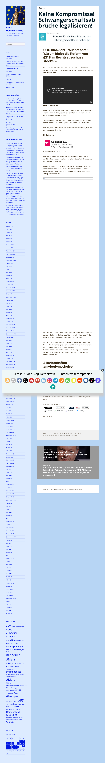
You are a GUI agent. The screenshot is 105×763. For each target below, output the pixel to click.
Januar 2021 (9, 423)
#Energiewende (14, 646)
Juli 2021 (8, 408)
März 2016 (9, 580)
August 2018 (9, 503)
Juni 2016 (9, 571)
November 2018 (10, 494)
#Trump (11, 696)
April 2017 (9, 552)
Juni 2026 (9, 232)
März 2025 (9, 278)
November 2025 (10, 254)
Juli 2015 (8, 604)
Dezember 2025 (10, 251)
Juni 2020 (9, 441)
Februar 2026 (10, 245)
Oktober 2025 (10, 257)
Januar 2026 (9, 248)
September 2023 (11, 334)
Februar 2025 (10, 281)
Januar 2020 (10, 457)
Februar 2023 (10, 355)
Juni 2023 (9, 343)
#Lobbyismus (10, 674)
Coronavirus (10, 709)
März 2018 (9, 518)
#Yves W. (15, 701)
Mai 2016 (8, 574)
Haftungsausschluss (12, 68)
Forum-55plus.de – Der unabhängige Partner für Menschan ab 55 (14, 63)
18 (10, 748)
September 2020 (11, 435)
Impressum (9, 71)
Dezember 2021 (10, 395)
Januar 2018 (9, 524)
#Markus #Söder (19, 674)
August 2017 (9, 540)
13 (15, 746)
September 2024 (11, 297)
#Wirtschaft (9, 701)
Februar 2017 (10, 558)
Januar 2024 (10, 321)
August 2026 (9, 226)
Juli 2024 (9, 303)
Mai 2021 (8, 411)
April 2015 (9, 614)
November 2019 (10, 463)
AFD (21, 700)
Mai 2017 (8, 549)
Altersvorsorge (18, 704)
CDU (10, 706)
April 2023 (9, 349)
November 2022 (10, 364)
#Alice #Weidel (18, 626)
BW (7, 707)
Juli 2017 (8, 543)
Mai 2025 (9, 272)
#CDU (9, 629)
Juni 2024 (9, 306)
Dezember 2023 (10, 325)
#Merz (10, 679)
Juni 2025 (9, 269)
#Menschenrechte (11, 676)
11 (10, 746)
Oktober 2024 (10, 294)
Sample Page (10, 87)
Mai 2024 (9, 309)
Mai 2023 (9, 346)
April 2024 (9, 312)
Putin (20, 717)
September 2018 (11, 500)
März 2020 (9, 451)
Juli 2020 (9, 438)
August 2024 (10, 300)
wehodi (61, 434)
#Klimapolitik (9, 669)
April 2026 (9, 238)
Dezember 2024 (10, 288)
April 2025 (9, 275)
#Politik (18, 690)
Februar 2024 (10, 318)
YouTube (10, 722)
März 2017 (9, 555)
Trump (20, 719)
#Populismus (9, 693)
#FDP (7, 651)
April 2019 (9, 478)
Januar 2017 (9, 561)
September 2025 (11, 260)
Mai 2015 (8, 611)
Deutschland (13, 712)
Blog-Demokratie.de (14, 29)
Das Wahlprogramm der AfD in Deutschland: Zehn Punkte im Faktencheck (14, 129)
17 (7, 748)
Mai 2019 (8, 475)
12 (13, 746)
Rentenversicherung (12, 719)
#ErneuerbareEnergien (15, 649)
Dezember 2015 (10, 589)
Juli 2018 (8, 506)
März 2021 (9, 417)
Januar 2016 (9, 586)
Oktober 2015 (10, 595)
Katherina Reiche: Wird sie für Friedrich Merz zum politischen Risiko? (15, 152)
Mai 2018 (8, 512)
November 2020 (10, 429)
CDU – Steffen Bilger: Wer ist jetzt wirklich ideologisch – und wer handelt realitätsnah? (15, 212)
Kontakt (8, 79)
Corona (16, 707)
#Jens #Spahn (12, 667)
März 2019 (9, 481)
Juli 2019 (8, 469)
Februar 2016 (10, 583)
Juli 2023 (9, 340)
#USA (17, 696)
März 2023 (9, 352)
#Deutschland (12, 643)
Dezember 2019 (10, 460)
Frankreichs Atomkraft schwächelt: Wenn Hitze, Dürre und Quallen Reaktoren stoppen (14, 118)
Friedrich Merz (13, 715)
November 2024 (10, 291)
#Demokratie (17, 640)
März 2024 (9, 315)
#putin (16, 693)
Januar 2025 (9, 284)
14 (18, 746)
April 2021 (9, 414)
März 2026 (9, 241)
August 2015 (9, 601)
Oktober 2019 (10, 466)
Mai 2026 (9, 235)
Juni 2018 (9, 509)
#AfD (8, 626)
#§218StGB (74, 436)
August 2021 (9, 404)
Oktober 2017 (10, 534)
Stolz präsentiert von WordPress (73, 489)
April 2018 (9, 515)
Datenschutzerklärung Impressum (53, 489)
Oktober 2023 (10, 331)
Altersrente (9, 704)
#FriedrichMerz (15, 663)
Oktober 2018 (10, 497)
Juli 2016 (8, 567)
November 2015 (10, 592)
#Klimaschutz (13, 671)
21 (18, 748)
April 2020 (9, 448)
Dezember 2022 (10, 361)
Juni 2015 (9, 607)
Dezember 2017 (10, 528)
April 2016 (9, 577)
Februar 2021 (10, 420)
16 (23, 746)
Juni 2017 (9, 546)
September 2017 (11, 537)
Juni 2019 (9, 472)
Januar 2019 (9, 487)
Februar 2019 (10, 484)
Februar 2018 (10, 521)
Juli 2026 (8, 229)
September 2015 (11, 598)
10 (7, 746)
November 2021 (10, 398)
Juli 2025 (8, 266)
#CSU (7, 640)
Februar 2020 (10, 454)
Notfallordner (10, 717)
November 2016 (10, 564)
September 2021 (11, 401)
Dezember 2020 (10, 426)
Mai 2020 (9, 444)
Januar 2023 (10, 358)
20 (15, 748)
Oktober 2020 (10, 432)
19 (13, 748)
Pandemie (16, 717)
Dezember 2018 (10, 491)
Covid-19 (17, 709)
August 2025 (9, 263)
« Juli (9, 755)
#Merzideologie (11, 688)
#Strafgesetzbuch (65, 436)
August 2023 (10, 337)
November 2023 (10, 328)
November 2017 (10, 531)
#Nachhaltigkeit (10, 690)
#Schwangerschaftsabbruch (51, 436)
